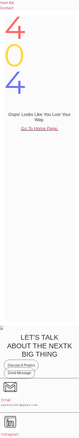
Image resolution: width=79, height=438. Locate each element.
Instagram (10, 434)
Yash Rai (7, 2)
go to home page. (39, 128)
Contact (6, 8)
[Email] (10, 393)
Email (6, 400)
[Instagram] (10, 427)
